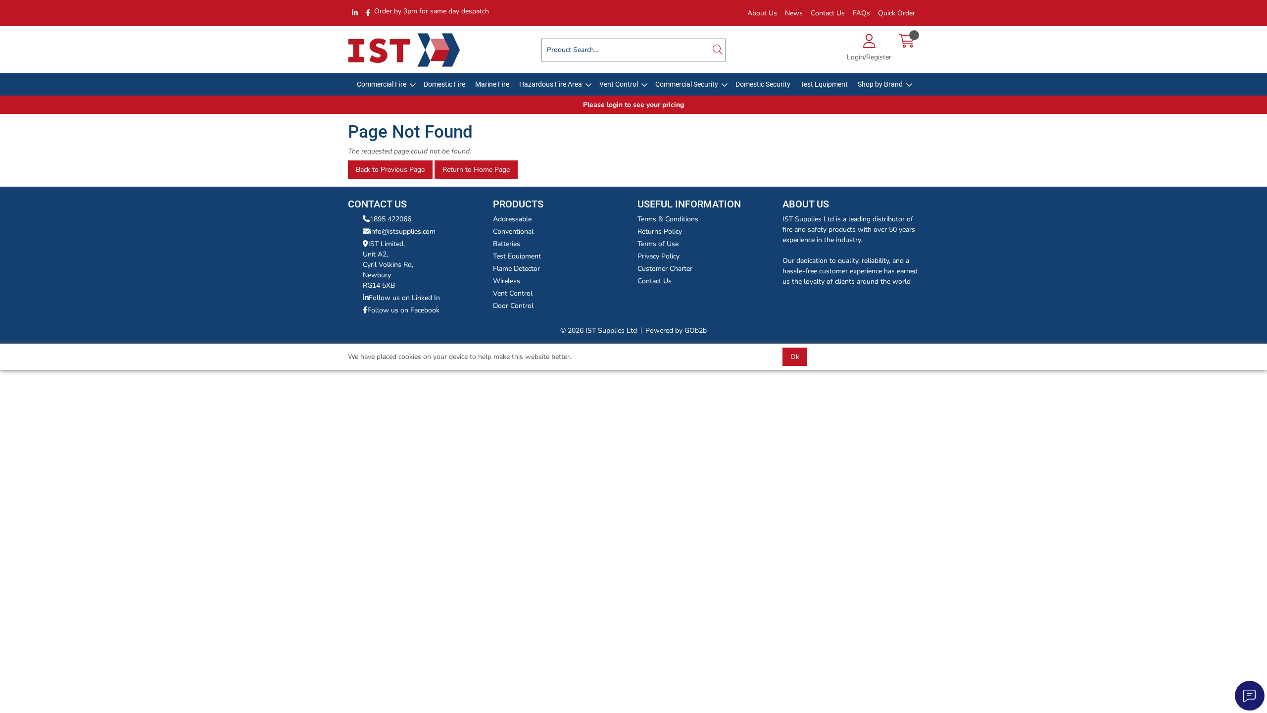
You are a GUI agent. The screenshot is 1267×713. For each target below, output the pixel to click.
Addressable (512, 219)
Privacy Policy (658, 256)
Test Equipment (824, 84)
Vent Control (618, 84)
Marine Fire (492, 84)
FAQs (861, 13)
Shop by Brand (880, 84)
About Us (762, 13)
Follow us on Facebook (403, 310)
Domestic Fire (444, 84)
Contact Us (828, 13)
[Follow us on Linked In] (355, 13)
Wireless (506, 281)
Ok (794, 356)
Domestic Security (762, 84)
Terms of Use (658, 244)
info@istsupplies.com (403, 231)
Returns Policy (659, 231)
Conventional (513, 231)
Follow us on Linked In (404, 298)
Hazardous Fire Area (550, 84)
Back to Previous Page (390, 169)
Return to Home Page (476, 169)
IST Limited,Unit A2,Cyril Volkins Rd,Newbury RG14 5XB (388, 264)
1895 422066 (390, 219)
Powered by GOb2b (676, 330)
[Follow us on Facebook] (368, 13)
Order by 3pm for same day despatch (431, 11)
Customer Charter (664, 268)
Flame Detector (516, 268)
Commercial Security (686, 84)
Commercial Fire (381, 84)
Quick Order (896, 13)
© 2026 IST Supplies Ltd (598, 330)
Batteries (506, 244)
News (794, 13)
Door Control (513, 305)
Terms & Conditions (667, 219)
